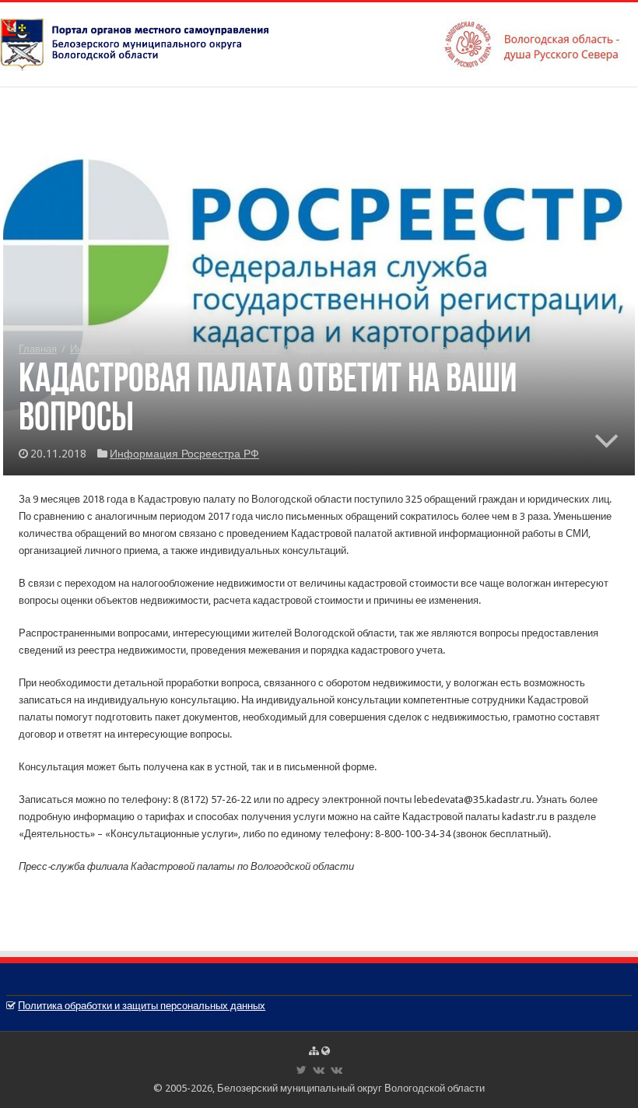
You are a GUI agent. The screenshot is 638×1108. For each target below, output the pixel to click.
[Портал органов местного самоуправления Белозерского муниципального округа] (319, 41)
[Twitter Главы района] (301, 1070)
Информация (100, 349)
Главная (38, 349)
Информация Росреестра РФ (211, 349)
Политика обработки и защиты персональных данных (141, 1006)
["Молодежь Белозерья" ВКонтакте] (336, 1070)
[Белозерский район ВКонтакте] (318, 1070)
